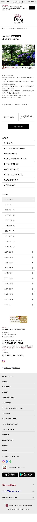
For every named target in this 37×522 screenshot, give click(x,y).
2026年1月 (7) (10, 247)
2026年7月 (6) (10, 215)
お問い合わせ (6, 413)
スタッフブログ (6, 387)
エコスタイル (5, 435)
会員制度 (5, 381)
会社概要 (5, 445)
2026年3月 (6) (10, 236)
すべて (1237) (8, 143)
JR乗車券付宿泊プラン (8, 397)
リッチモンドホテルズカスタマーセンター (13, 408)
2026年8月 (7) (10, 210)
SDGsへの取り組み (7, 440)
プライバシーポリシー (8, 429)
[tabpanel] (18, 319)
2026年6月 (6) (10, 220)
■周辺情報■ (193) (10, 153)
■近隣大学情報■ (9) (11, 180)
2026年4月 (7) (10, 231)
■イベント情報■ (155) (11, 164)
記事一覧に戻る (18, 126)
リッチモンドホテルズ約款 (9, 419)
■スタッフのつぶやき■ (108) (13, 174)
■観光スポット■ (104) (11, 169)
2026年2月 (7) (10, 241)
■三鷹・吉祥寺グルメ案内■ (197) (15, 159)
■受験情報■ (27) (10, 185)
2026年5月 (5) (10, 226)
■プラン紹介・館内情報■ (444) (14, 148)
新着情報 (5, 392)
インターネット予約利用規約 (10, 424)
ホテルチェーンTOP (7, 376)
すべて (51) (9, 204)
